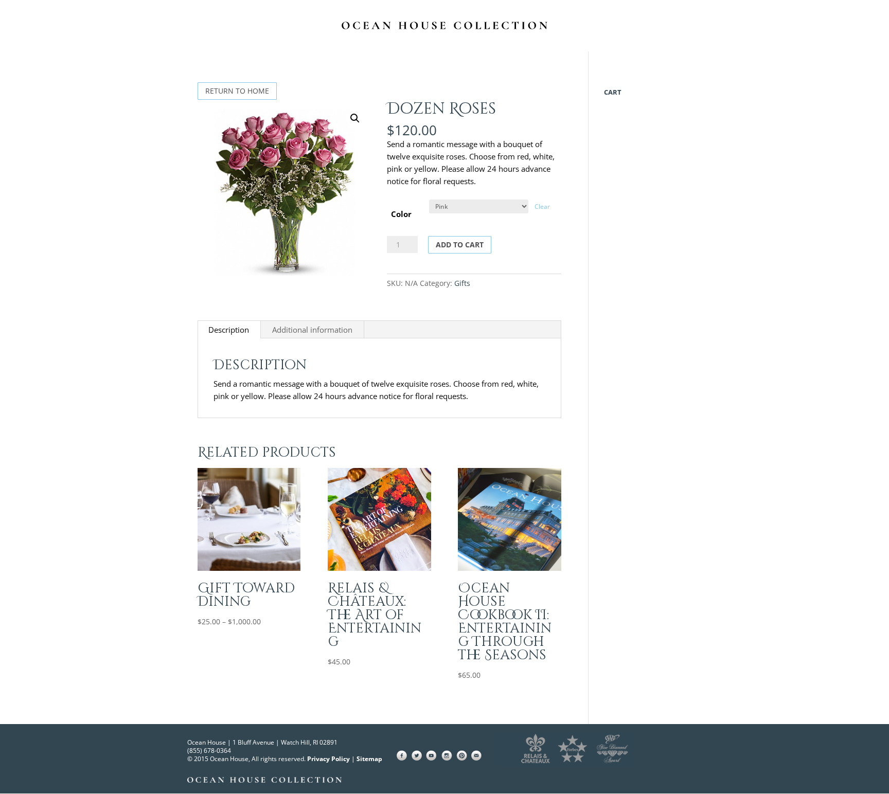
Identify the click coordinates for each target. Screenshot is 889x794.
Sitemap (369, 758)
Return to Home (237, 91)
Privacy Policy (328, 758)
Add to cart (460, 244)
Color (401, 214)
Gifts (462, 283)
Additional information (312, 329)
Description (228, 329)
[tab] (229, 329)
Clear (542, 206)
